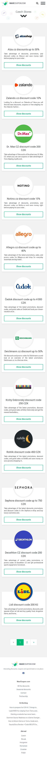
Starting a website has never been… (23, 714)
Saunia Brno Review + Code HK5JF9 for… (23, 724)
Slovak (23, 739)
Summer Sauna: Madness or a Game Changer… (23, 718)
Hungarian (23, 742)
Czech (23, 736)
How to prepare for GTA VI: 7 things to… (24, 707)
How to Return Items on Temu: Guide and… (23, 721)
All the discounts (23, 686)
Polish (23, 753)
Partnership (23, 696)
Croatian (23, 749)
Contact (23, 693)
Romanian (23, 746)
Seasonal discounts (24, 689)
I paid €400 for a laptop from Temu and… (23, 711)
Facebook (23, 673)
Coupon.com (17, 3)
